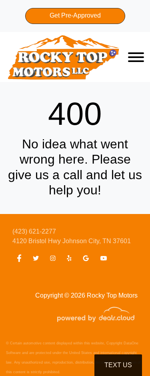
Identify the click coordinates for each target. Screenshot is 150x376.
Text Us (118, 365)
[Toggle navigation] (136, 57)
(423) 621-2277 (34, 231)
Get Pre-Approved (75, 15)
